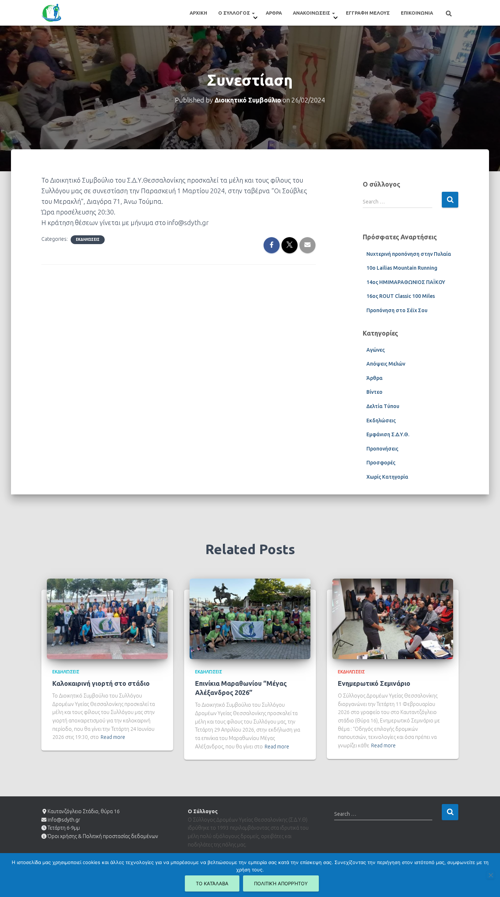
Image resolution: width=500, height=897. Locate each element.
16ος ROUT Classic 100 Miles (400, 296)
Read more (113, 737)
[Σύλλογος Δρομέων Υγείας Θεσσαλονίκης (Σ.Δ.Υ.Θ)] (51, 13)
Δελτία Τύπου (382, 406)
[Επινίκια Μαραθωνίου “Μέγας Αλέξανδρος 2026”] (250, 618)
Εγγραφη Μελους (368, 12)
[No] (490, 875)
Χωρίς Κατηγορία (387, 477)
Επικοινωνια (417, 12)
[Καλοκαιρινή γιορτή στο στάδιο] (107, 618)
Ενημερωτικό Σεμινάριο (374, 683)
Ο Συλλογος (234, 12)
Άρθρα (374, 378)
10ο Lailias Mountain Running (401, 268)
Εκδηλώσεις (88, 240)
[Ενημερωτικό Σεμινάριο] (392, 618)
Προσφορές (380, 463)
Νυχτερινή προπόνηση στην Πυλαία (408, 254)
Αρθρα (274, 12)
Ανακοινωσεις (312, 12)
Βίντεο (374, 392)
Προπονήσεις (382, 449)
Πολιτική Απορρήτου (281, 883)
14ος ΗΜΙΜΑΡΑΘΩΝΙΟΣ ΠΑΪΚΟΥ (405, 282)
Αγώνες (375, 350)
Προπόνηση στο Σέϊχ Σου (397, 310)
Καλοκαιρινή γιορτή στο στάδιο (101, 683)
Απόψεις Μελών (385, 364)
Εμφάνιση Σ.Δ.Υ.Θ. (387, 434)
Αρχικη (198, 12)
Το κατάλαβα (212, 883)
